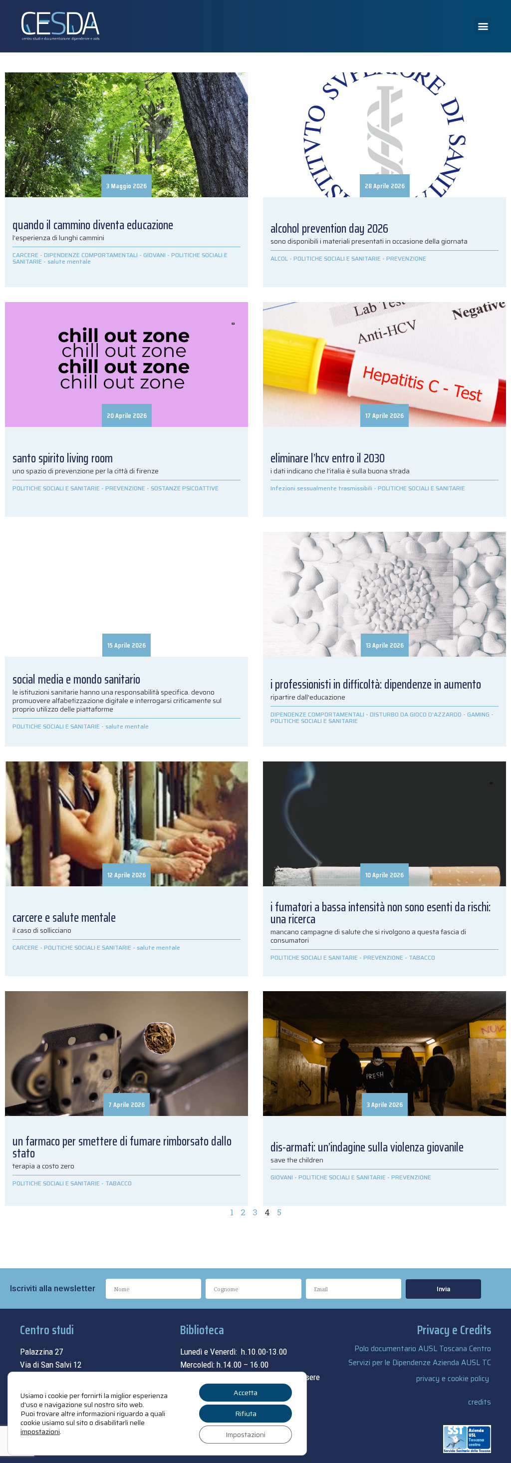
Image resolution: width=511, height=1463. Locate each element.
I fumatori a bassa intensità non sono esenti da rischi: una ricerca (380, 913)
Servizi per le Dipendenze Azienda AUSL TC (419, 1363)
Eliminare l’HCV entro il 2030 (327, 458)
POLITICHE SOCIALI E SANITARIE (337, 258)
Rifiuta (245, 1413)
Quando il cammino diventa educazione (92, 225)
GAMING (478, 714)
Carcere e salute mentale (64, 917)
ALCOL (279, 258)
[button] (483, 26)
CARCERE (25, 255)
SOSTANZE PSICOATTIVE (185, 488)
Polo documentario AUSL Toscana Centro (422, 1349)
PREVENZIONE (406, 258)
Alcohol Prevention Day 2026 (329, 228)
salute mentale (69, 261)
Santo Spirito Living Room (62, 458)
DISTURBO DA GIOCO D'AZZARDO (416, 714)
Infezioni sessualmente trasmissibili (321, 488)
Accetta (245, 1392)
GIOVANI (154, 255)
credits (479, 1402)
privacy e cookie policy (452, 1379)
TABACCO (422, 957)
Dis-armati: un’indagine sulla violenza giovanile (367, 1147)
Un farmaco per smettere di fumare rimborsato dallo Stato (122, 1147)
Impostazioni (245, 1434)
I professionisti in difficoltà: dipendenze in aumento (375, 684)
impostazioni (40, 1431)
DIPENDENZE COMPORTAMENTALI (91, 255)
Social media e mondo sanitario (76, 679)
